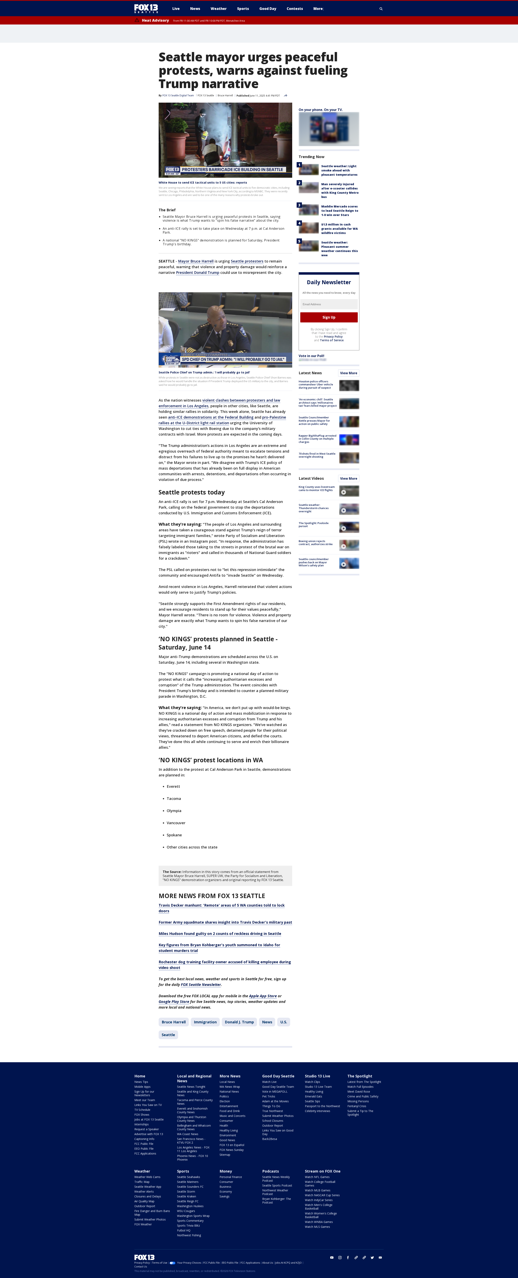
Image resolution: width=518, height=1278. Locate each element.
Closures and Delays (147, 1196)
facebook (348, 1257)
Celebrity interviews (317, 1111)
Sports (183, 1171)
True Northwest (272, 1111)
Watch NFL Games (317, 1177)
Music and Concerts (232, 1116)
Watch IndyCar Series (319, 1200)
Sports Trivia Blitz (188, 1225)
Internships (141, 1124)
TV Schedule (142, 1110)
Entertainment (229, 1106)
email (380, 1257)
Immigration (205, 1022)
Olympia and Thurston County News (191, 1119)
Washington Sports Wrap (193, 1216)
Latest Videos (311, 478)
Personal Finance (231, 1177)
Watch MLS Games (317, 1227)
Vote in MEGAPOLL (275, 1091)
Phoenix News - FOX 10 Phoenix (192, 1157)
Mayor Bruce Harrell (196, 261)
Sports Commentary (190, 1221)
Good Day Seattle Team (278, 1087)
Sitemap (225, 1155)
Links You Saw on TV (148, 1105)
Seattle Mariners (187, 1182)
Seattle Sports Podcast (277, 1185)
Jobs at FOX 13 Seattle (149, 1119)
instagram (340, 1257)
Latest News (310, 372)
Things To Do (271, 1106)
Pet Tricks (268, 1096)
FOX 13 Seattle (206, 95)
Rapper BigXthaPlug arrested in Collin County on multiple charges (317, 439)
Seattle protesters (247, 261)
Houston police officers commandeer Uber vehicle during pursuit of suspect (316, 384)
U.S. (283, 1022)
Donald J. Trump (239, 1022)
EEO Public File (144, 1148)
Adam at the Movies (275, 1101)
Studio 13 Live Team (318, 1087)
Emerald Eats (313, 1096)
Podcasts (270, 1171)
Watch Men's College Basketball (318, 1206)
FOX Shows (141, 1114)
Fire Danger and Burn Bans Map (152, 1212)
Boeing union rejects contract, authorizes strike (316, 542)
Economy (226, 1191)
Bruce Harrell (225, 95)
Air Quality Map (144, 1201)
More (318, 8)
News (267, 1022)
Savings (224, 1196)
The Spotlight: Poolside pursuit (314, 524)
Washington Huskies (190, 1206)
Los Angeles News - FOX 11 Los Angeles (193, 1149)
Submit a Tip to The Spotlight (360, 1112)
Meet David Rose (358, 1091)
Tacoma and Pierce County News (195, 1102)
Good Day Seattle (278, 1076)
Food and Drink (230, 1111)
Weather (142, 1171)
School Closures (272, 1121)
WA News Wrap (230, 1087)
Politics (224, 1096)
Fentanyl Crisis (356, 1106)
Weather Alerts (144, 1191)
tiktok (356, 1257)
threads (364, 1257)
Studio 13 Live (317, 1076)
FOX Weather (143, 1224)
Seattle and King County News (192, 1093)
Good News (227, 1140)
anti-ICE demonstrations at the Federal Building (211, 417)
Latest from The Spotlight (364, 1082)
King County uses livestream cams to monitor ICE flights (317, 488)
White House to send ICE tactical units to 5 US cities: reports (203, 182)
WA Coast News (187, 1134)
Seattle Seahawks (188, 1177)
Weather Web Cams (147, 1177)
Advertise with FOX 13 (148, 1134)
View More (348, 373)
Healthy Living (229, 1130)
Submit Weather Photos (278, 1116)
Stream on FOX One (323, 1171)
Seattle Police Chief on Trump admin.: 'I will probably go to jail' (204, 372)
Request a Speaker (146, 1129)
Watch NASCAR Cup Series (322, 1195)
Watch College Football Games (320, 1183)
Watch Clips (312, 1082)
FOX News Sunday (232, 1150)
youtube (332, 1257)
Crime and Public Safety (362, 1096)
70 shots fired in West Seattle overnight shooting (317, 455)
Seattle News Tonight (191, 1087)
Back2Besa (269, 1139)
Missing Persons (358, 1101)
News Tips (141, 1082)
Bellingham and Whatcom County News (194, 1127)
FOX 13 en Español (232, 1145)
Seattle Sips (312, 1101)
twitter (372, 1257)
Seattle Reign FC (187, 1201)
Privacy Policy (333, 336)
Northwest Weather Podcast (275, 1192)
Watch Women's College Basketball (321, 1215)
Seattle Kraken (186, 1196)
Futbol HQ (183, 1230)
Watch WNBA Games (319, 1222)
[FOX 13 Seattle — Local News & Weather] (147, 9)
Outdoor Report (272, 1125)
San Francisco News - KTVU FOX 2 (191, 1140)
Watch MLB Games (317, 1190)
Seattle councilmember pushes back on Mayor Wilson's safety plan (314, 562)
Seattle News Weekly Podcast (276, 1178)
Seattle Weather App (147, 1187)
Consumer (226, 1121)
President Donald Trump (197, 272)
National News (229, 1091)
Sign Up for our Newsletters (144, 1093)
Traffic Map (142, 1182)
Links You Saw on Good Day (277, 1132)
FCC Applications (145, 1153)
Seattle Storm (186, 1191)
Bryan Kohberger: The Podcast (276, 1200)
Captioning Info (144, 1139)
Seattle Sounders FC (190, 1187)
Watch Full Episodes (360, 1087)
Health (224, 1125)
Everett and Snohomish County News (192, 1110)
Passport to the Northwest (322, 1106)
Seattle (168, 1034)
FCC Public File (143, 1144)
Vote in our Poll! (311, 356)
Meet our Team (144, 1100)
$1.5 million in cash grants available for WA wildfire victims (339, 228)
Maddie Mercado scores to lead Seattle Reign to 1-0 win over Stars (339, 210)
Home (139, 1076)
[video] (349, 491)
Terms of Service (332, 340)
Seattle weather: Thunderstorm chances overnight (314, 508)
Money (226, 1171)
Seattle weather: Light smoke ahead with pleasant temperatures (339, 170)
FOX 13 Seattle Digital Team (178, 95)
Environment (228, 1135)
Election (225, 1101)
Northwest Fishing (189, 1235)
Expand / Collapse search (381, 9)
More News (230, 1076)
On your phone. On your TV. (321, 109)
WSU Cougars (186, 1211)
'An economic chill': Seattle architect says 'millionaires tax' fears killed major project (318, 402)
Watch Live (269, 1082)
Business (225, 1187)
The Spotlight (359, 1076)
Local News (227, 1082)
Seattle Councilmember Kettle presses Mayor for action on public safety (314, 420)
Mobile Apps (142, 1087)
